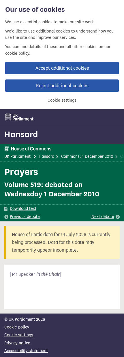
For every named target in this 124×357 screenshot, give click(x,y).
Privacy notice (17, 343)
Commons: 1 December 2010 (87, 156)
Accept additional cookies (62, 68)
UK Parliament (17, 156)
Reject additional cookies (62, 85)
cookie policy (17, 53)
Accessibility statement (26, 350)
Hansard (21, 134)
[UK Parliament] (19, 117)
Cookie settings (62, 100)
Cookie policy (16, 327)
